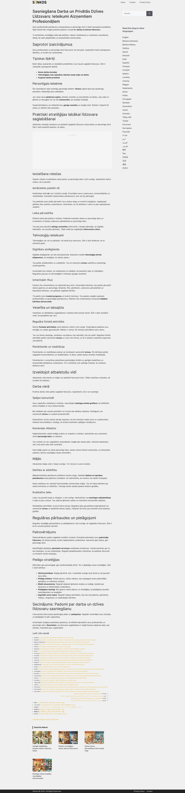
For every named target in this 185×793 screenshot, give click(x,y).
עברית (124, 135)
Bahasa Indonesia (130, 41)
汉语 (124, 161)
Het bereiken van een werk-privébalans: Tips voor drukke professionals (63, 664)
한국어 (125, 168)
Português (126, 99)
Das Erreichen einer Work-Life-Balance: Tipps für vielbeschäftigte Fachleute (62, 649)
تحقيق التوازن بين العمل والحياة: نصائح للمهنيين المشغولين (86, 698)
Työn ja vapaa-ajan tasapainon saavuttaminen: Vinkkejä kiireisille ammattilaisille (63, 678)
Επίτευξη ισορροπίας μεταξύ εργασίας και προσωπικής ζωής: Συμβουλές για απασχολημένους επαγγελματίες (74, 687)
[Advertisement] (72, 151)
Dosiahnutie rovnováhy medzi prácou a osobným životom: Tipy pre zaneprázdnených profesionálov (71, 676)
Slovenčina (127, 106)
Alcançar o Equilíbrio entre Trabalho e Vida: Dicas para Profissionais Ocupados (64, 671)
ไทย (124, 153)
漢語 (124, 164)
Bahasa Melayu (129, 45)
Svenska (126, 114)
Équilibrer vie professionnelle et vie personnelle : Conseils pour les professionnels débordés (67, 653)
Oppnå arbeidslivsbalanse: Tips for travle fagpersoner (54, 667)
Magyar (125, 84)
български (127, 128)
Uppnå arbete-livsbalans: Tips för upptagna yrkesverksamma (58, 680)
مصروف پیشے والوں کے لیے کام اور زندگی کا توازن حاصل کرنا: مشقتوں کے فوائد (82, 696)
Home (123, 2)
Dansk (125, 52)
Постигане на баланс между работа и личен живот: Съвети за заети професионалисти (68, 689)
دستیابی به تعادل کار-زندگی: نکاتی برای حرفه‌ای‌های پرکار (86, 700)
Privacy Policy (145, 2)
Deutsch (126, 55)
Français (126, 66)
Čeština (125, 48)
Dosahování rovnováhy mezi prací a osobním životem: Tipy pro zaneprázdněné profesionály (66, 644)
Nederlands (127, 88)
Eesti (124, 59)
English (125, 37)
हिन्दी (124, 150)
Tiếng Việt (126, 117)
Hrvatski (126, 70)
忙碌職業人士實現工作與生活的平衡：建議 (52, 711)
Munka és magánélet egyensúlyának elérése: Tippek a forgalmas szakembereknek (64, 662)
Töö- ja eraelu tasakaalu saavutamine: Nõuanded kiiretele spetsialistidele (59, 651)
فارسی (125, 146)
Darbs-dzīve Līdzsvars (49, 719)
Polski (125, 95)
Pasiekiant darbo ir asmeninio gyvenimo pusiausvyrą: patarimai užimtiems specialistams (66, 660)
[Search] (149, 13)
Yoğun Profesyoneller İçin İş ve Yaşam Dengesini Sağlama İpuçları (58, 684)
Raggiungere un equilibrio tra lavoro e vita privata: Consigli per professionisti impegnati (65, 658)
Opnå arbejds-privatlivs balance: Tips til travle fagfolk (55, 646)
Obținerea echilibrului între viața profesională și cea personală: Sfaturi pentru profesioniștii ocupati (69, 673)
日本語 (125, 157)
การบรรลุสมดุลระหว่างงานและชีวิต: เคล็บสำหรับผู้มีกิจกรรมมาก (57, 705)
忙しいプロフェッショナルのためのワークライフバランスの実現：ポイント (60, 707)
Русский (126, 132)
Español (125, 63)
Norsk (125, 92)
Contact (132, 2)
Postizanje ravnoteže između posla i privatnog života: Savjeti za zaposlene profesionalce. (66, 655)
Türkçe (125, 121)
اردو (124, 139)
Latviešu (36, 719)
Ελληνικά (126, 124)
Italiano (125, 74)
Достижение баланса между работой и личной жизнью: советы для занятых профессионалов (69, 691)
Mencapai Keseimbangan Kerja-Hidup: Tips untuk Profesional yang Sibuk (67, 642)
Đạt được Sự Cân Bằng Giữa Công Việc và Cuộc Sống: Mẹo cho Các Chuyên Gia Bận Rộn (67, 682)
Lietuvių (125, 81)
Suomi (125, 110)
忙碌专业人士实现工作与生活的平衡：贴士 (52, 709)
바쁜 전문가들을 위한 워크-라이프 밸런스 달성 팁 (53, 714)
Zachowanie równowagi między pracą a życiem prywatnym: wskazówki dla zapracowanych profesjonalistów (71, 669)
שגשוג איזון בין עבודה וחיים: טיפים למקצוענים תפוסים (88, 693)
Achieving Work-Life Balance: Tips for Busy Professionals (56, 637)
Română (126, 103)
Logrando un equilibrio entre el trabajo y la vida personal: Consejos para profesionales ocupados (68, 640)
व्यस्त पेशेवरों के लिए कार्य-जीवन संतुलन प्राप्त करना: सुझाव (50, 702)
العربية (124, 143)
